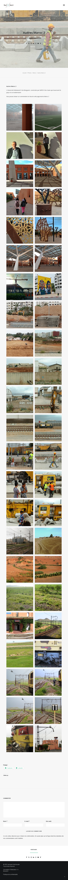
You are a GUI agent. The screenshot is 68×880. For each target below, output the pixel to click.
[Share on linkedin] (33, 43)
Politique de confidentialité (10, 874)
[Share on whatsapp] (36, 43)
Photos (29, 73)
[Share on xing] (40, 43)
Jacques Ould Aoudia (35, 38)
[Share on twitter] (29, 43)
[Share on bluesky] (38, 43)
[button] (64, 5)
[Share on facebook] (27, 43)
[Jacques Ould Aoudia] (8, 5)
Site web (48, 821)
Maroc (34, 73)
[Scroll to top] (64, 876)
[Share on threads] (31, 43)
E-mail (27, 821)
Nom (5, 821)
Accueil (24, 73)
